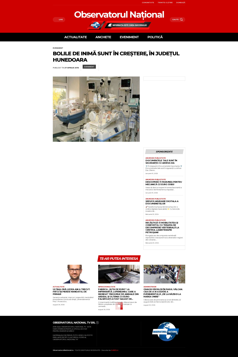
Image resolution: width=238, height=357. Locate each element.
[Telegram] (177, 67)
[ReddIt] (159, 67)
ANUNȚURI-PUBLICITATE (156, 158)
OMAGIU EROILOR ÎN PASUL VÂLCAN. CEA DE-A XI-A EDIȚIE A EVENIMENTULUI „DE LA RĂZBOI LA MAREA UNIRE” (163, 293)
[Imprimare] (171, 67)
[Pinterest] (142, 67)
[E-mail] (165, 67)
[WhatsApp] (148, 67)
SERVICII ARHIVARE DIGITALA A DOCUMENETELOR (162, 202)
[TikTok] (61, 2)
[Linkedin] (154, 67)
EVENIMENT (58, 48)
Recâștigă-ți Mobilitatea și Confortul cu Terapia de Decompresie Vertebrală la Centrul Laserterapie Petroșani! (162, 227)
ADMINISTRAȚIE (150, 287)
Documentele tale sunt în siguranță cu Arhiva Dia (161, 161)
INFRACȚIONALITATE (106, 287)
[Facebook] (53, 2)
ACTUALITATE (58, 287)
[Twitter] (137, 67)
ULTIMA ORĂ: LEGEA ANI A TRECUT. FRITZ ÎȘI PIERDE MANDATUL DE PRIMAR (71, 291)
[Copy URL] (182, 67)
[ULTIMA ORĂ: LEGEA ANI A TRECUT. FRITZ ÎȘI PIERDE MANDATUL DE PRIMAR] (73, 274)
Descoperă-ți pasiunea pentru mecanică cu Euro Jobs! (164, 183)
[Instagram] (57, 2)
